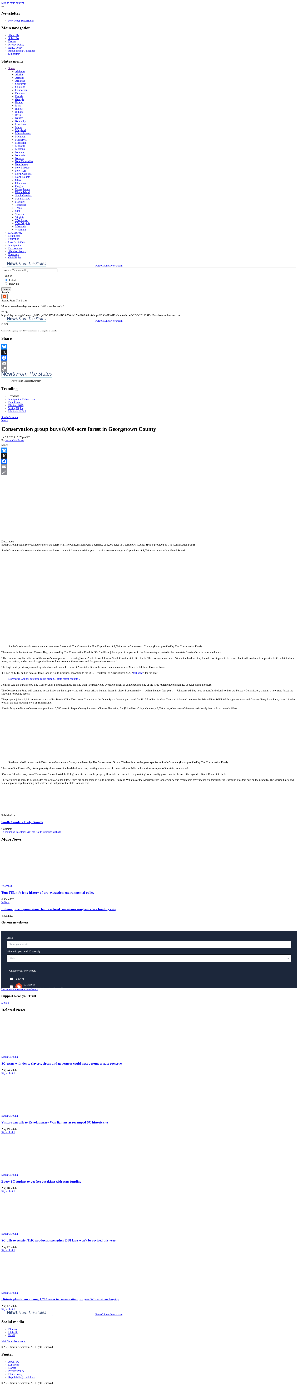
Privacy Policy (16, 44)
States (11, 68)
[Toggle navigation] (2, 6)
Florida (19, 96)
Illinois (19, 108)
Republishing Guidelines (21, 50)
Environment (15, 248)
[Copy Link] (149, 369)
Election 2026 (15, 405)
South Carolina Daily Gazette (22, 822)
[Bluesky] (149, 347)
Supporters (14, 53)
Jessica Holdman (14, 440)
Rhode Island (22, 192)
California (20, 83)
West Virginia (22, 223)
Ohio (18, 179)
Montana (20, 148)
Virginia (19, 217)
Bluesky (12, 1329)
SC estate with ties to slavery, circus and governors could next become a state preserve (61, 1063)
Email (11, 1335)
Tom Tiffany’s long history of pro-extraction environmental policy (47, 892)
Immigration (15, 245)
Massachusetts (23, 133)
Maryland (20, 130)
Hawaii (19, 102)
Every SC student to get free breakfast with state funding (41, 1181)
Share (4, 444)
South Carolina (23, 195)
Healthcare (14, 235)
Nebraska (20, 155)
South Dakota (22, 198)
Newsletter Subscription (21, 20)
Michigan (20, 136)
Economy (13, 254)
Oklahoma (21, 183)
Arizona (19, 77)
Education (13, 238)
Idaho (18, 105)
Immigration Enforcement (22, 399)
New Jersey (21, 164)
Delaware (20, 93)
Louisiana (20, 124)
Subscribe (13, 38)
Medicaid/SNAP (17, 411)
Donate (12, 41)
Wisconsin (20, 226)
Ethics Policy (15, 47)
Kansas (19, 117)
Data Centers (15, 402)
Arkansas (20, 80)
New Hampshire (24, 161)
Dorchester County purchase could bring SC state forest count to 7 (44, 678)
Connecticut (21, 90)
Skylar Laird (8, 1073)
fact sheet (138, 672)
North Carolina (23, 173)
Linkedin (13, 1332)
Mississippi (21, 142)
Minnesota (21, 139)
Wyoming (20, 229)
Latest (12, 280)
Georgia (19, 99)
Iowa (18, 114)
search (7, 270)
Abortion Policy (17, 251)
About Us (13, 35)
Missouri (20, 145)
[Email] (149, 363)
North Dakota (22, 176)
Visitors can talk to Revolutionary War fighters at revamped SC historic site (54, 1122)
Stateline (19, 201)
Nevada (19, 158)
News (4, 420)
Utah (18, 210)
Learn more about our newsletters (19, 989)
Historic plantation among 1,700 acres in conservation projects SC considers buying (60, 1299)
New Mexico (22, 167)
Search (6, 289)
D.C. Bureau (15, 232)
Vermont (19, 214)
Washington (21, 220)
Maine (18, 127)
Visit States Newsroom (13, 1341)
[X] (149, 352)
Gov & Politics (16, 241)
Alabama (20, 71)
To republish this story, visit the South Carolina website (31, 831)
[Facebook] (149, 358)
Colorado (20, 86)
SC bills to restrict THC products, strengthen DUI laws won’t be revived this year (58, 1240)
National (19, 152)
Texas (18, 207)
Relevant (14, 283)
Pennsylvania (22, 189)
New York (20, 170)
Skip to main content (12, 2)
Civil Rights (14, 257)
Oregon (19, 186)
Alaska (19, 74)
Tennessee (20, 204)
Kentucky (20, 121)
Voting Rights (15, 408)
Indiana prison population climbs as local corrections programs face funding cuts (58, 909)
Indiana (19, 111)
